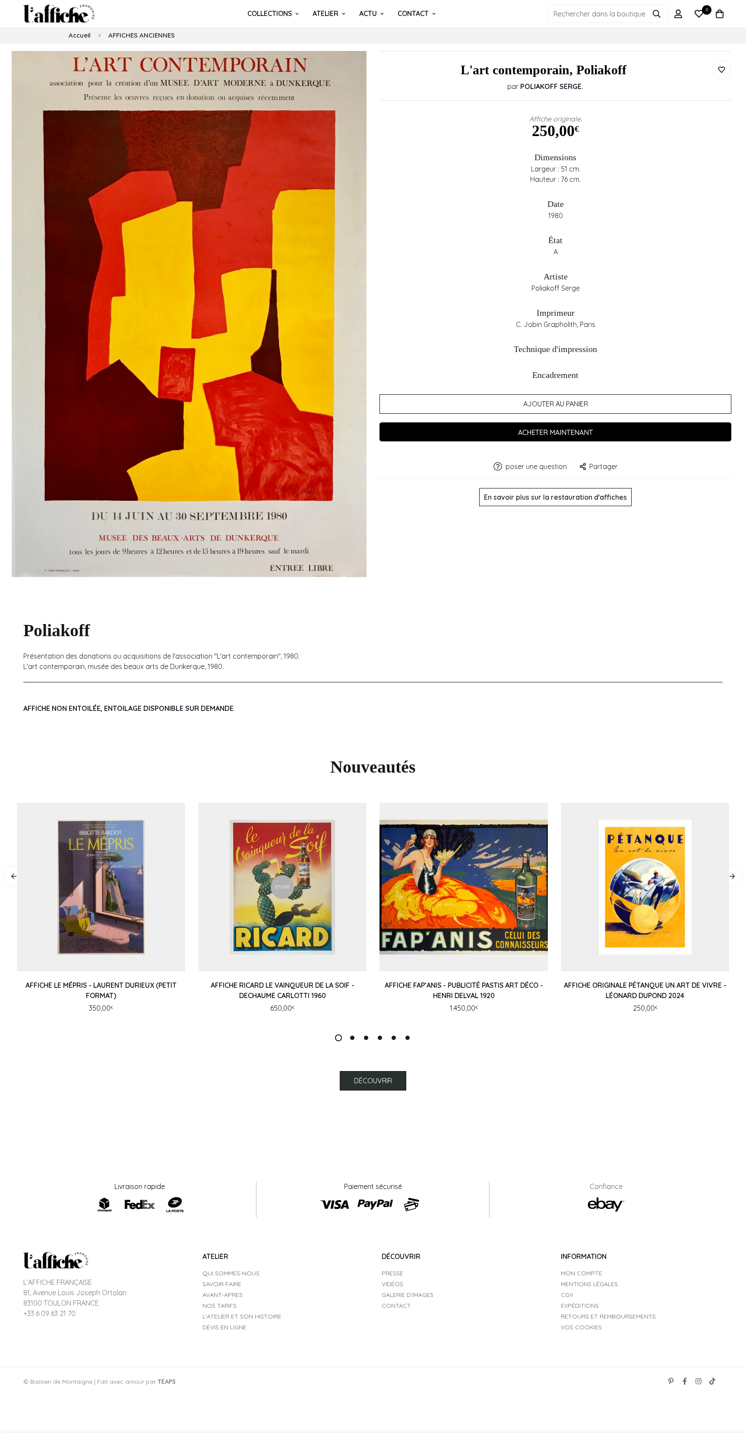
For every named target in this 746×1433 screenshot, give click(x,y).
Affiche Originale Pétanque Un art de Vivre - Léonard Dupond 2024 (645, 990)
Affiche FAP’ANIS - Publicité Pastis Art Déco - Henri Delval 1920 (464, 990)
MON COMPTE (581, 1273)
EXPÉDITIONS (580, 1305)
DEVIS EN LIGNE (224, 1327)
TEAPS (167, 1381)
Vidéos (392, 1284)
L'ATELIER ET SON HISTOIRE (241, 1316)
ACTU (368, 13)
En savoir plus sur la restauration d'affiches (555, 497)
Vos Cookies (581, 1327)
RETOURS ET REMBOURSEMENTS (608, 1316)
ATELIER (325, 13)
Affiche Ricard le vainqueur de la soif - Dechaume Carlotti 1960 (282, 990)
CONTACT (413, 13)
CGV (567, 1295)
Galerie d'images (407, 1295)
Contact (396, 1305)
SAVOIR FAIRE (221, 1284)
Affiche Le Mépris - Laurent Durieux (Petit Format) (101, 990)
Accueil (80, 35)
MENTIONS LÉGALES (589, 1284)
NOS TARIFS (219, 1305)
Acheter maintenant (555, 432)
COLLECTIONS (269, 13)
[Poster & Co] (59, 13)
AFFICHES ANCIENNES (141, 35)
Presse (392, 1273)
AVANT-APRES (222, 1295)
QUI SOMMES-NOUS (230, 1273)
